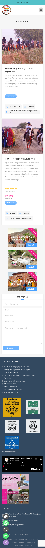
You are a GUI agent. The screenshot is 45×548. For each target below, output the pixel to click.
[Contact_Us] (6, 536)
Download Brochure (9, 452)
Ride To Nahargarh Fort (12, 372)
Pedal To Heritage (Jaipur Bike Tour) (16, 367)
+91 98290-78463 (11, 521)
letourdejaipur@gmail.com (14, 525)
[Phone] (6, 529)
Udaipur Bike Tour (10, 384)
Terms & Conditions (18, 542)
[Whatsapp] (6, 523)
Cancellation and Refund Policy (23, 545)
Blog (38, 540)
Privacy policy (31, 542)
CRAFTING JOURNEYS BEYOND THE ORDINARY (19, 540)
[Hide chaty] (6, 542)
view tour (11, 96)
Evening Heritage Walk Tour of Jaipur (22, 238)
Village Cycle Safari (10, 387)
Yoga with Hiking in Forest (13, 389)
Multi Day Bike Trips (11, 392)
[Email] (6, 516)
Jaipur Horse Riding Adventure (20, 158)
